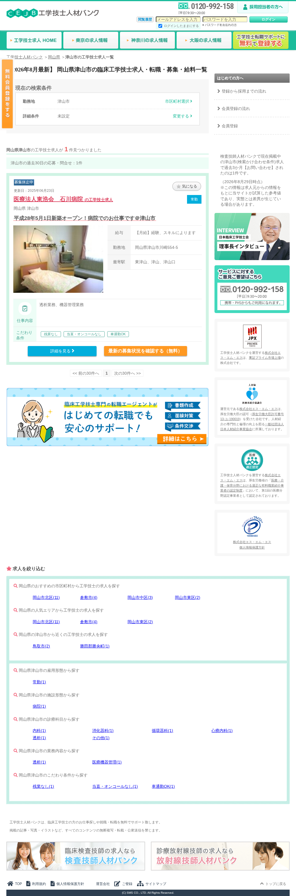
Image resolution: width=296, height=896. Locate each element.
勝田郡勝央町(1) (95, 646)
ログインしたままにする (181, 25)
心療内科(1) (222, 730)
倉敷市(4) (88, 597)
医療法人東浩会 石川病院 (63, 199)
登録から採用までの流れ (244, 91)
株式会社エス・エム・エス (258, 409)
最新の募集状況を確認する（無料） (145, 350)
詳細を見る (61, 351)
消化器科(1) (103, 730)
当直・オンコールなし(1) (115, 786)
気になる (189, 186)
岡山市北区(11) (46, 597)
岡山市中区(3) (140, 597)
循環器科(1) (162, 730)
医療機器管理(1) (107, 762)
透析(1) (39, 737)
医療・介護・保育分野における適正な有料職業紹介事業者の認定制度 (252, 485)
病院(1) (39, 706)
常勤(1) (39, 682)
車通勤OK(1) (163, 786)
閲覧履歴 (145, 19)
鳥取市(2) (41, 646)
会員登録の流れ (236, 108)
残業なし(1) (43, 786)
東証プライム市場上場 (265, 357)
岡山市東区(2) (187, 597)
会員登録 (230, 126)
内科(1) (39, 730)
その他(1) (101, 737)
